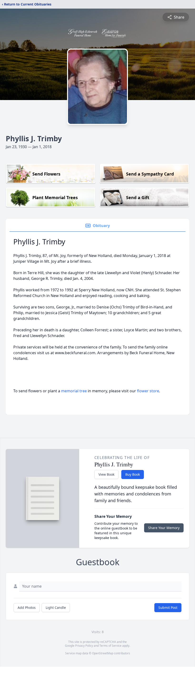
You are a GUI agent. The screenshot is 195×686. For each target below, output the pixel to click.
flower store (148, 390)
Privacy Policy (84, 646)
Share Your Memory (164, 527)
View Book (106, 474)
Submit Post (167, 607)
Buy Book (132, 474)
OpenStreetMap (102, 653)
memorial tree (74, 390)
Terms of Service (110, 646)
